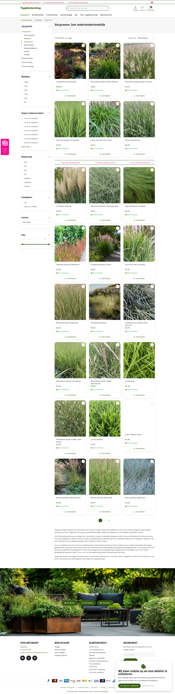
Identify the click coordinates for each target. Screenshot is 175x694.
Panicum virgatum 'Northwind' (67, 140)
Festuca (79, 552)
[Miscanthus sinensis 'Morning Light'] (104, 185)
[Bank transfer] (78, 680)
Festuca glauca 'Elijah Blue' (135, 498)
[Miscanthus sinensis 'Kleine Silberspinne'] (104, 360)
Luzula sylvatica (96, 439)
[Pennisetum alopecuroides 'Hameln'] (139, 61)
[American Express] (66, 680)
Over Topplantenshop (89, 15)
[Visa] (60, 680)
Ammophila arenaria (98, 323)
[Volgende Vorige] (109, 520)
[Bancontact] (90, 680)
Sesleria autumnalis (132, 140)
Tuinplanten (25, 15)
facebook (71, 603)
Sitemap (103, 687)
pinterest (106, 603)
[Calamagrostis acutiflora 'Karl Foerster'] (139, 302)
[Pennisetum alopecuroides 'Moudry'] (104, 61)
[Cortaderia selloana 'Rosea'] (104, 243)
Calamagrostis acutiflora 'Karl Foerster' (136, 324)
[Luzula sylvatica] (104, 418)
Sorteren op (132, 38)
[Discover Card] (72, 680)
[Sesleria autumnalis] (139, 119)
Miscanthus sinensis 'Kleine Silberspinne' (101, 382)
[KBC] (114, 680)
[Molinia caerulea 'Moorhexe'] (104, 477)
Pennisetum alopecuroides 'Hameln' (138, 82)
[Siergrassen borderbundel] (70, 61)
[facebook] (22, 658)
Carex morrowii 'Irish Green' (101, 140)
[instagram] (28, 658)
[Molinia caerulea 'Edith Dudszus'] (70, 477)
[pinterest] (34, 658)
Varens (26, 51)
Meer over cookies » (148, 686)
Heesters (27, 38)
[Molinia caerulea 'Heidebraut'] (70, 302)
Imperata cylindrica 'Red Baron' (68, 264)
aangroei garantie (58, 2)
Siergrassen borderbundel (66, 82)
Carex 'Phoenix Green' (133, 434)
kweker (85, 2)
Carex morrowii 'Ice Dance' (135, 264)
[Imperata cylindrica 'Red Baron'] (70, 243)
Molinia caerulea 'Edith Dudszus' (68, 498)
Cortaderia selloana (63, 206)
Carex (84, 552)
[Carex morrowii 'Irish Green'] (104, 119)
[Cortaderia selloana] (70, 185)
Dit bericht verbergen (129, 686)
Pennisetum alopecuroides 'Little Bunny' (68, 440)
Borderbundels (35, 2)
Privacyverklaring (83, 687)
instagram (88, 603)
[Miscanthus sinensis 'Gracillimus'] (70, 360)
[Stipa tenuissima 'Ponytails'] (139, 185)
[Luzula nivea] (139, 360)
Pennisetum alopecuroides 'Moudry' (104, 82)
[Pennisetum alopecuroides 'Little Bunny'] (70, 418)
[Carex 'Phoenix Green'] (139, 416)
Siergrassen (28, 42)
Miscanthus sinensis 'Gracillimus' (68, 381)
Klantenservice (106, 15)
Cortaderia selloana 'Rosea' (101, 264)
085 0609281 (27, 650)
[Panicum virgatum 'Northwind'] (70, 119)
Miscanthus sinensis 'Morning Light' (104, 206)
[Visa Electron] (96, 680)
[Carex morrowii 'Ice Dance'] (139, 243)
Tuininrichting (51, 15)
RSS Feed (112, 687)
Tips (76, 15)
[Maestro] (102, 680)
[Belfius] (108, 680)
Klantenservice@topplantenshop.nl (36, 652)
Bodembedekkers (30, 48)
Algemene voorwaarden (67, 687)
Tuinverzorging (66, 15)
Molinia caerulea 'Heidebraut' (67, 323)
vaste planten (75, 545)
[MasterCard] (54, 680)
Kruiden (27, 55)
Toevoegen (71, 96)
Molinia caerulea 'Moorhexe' (101, 498)
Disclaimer (94, 687)
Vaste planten (29, 35)
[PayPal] (48, 680)
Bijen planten (29, 45)
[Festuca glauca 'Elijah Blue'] (139, 477)
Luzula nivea (130, 381)
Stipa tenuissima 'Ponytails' (135, 206)
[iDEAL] (84, 680)
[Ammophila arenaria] (104, 302)
